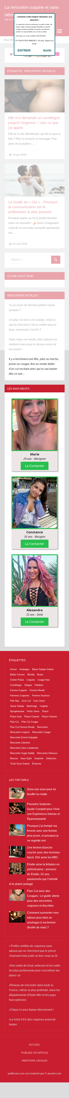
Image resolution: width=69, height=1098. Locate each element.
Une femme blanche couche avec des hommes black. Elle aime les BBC (43, 852)
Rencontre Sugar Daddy (22, 753)
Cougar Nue (44, 679)
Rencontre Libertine (20, 742)
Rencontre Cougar (41, 732)
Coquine (31, 679)
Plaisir (45, 711)
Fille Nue (14, 700)
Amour (13, 669)
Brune (40, 674)
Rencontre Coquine (20, 732)
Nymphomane (17, 711)
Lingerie (44, 706)
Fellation (38, 685)
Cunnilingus (16, 685)
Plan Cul (14, 722)
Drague (28, 685)
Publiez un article (34, 1052)
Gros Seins (39, 700)
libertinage (32, 706)
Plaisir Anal (16, 716)
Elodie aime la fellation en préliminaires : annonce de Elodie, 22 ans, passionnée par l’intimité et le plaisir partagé (34, 874)
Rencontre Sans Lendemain (24, 748)
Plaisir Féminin (49, 716)
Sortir (47, 50)
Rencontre (42, 727)
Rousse (14, 758)
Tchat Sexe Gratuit (19, 763)
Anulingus (24, 669)
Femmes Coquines (19, 695)
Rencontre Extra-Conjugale (24, 737)
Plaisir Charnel (31, 716)
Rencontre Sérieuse (47, 753)
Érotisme (36, 763)
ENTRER (24, 50)
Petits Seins (33, 711)
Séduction (51, 758)
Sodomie (38, 758)
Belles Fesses (17, 674)
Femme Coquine (18, 690)
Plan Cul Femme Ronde (22, 727)
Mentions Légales (34, 1060)
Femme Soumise (41, 695)
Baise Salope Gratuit (42, 669)
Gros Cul (26, 700)
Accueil (34, 1044)
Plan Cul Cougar (29, 722)
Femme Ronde (37, 690)
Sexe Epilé (26, 758)
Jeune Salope (17, 706)
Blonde (30, 674)
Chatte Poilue (17, 679)
